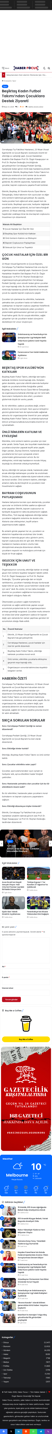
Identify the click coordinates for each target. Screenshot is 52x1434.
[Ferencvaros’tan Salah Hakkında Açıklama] (9, 355)
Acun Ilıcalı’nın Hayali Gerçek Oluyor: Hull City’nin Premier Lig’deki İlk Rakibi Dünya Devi (13, 886)
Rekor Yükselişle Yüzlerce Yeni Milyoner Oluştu (31, 1231)
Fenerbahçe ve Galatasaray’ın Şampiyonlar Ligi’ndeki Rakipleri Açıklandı (32, 1293)
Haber (5, 1354)
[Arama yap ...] (49, 69)
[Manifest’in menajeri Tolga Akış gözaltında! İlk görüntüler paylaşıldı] (9, 1318)
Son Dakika (7, 1370)
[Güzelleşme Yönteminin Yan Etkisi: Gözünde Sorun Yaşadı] (9, 1282)
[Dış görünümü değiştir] (44, 69)
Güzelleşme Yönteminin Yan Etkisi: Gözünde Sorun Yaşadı (33, 1280)
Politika (6, 1366)
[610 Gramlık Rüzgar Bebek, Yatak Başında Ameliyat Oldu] (9, 1222)
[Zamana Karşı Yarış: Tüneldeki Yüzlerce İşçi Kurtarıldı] (9, 1244)
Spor (14, 81)
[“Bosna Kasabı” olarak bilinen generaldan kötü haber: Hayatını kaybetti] (9, 1306)
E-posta (6, 977)
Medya (6, 1362)
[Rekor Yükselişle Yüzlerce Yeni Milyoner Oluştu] (9, 1233)
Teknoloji (6, 1378)
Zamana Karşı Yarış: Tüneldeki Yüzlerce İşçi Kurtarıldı (31, 1242)
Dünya (6, 1342)
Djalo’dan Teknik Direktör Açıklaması (11, 912)
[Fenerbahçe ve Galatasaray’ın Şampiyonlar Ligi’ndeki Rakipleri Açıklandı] (9, 1294)
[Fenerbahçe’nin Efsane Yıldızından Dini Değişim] (38, 902)
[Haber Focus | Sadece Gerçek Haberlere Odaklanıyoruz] (26, 68)
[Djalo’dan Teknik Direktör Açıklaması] (13, 902)
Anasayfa (7, 81)
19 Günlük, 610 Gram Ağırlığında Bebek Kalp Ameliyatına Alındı (32, 1208)
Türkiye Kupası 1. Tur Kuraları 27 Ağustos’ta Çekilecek (37, 884)
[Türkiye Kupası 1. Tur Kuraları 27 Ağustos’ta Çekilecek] (38, 873)
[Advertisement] (26, 37)
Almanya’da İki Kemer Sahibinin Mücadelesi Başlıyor (23, 850)
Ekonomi (6, 1346)
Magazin (6, 1358)
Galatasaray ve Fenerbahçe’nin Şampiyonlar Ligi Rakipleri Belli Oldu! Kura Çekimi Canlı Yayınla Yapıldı (32, 1268)
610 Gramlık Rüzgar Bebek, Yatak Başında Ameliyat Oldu (33, 1219)
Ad (4, 967)
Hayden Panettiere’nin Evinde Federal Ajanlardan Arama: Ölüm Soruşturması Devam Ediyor (33, 1255)
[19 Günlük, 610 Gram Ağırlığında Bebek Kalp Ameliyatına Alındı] (9, 1211)
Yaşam (6, 1382)
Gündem (6, 1350)
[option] (26, 843)
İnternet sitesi (7, 988)
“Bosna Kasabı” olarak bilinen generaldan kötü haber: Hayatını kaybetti (33, 1305)
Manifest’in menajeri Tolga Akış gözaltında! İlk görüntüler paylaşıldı (32, 1317)
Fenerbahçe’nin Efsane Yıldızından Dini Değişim (38, 912)
